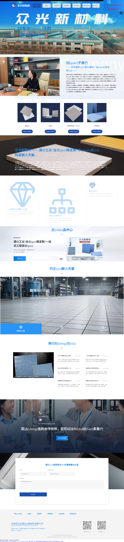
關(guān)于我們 (18, 513)
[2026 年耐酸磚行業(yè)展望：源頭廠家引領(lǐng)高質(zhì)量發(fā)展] (33, 377)
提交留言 (33, 494)
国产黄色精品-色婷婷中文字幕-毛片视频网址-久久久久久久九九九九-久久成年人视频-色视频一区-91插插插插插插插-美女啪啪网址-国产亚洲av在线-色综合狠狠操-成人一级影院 (31, 541)
